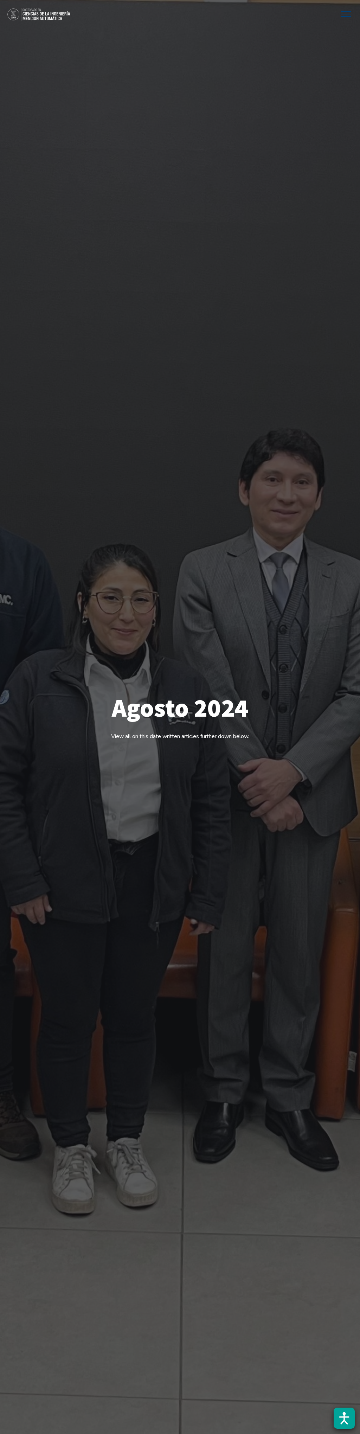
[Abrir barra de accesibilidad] (344, 1418)
